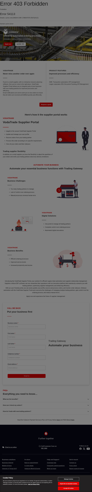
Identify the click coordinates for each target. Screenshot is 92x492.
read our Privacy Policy (34, 484)
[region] (46, 483)
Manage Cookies (68, 479)
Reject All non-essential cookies (68, 483)
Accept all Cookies (68, 488)
